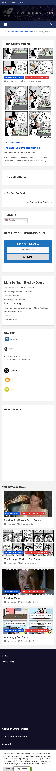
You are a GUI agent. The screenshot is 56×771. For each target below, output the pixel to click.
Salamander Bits (11, 319)
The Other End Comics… (17, 193)
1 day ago (11, 524)
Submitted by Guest (32, 81)
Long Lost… (9, 315)
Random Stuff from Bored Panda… (19, 287)
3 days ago (11, 563)
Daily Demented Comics (14, 78)
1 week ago (11, 602)
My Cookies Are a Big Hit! (38, 202)
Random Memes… (12, 295)
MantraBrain (47, 767)
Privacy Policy (8, 661)
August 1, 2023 (13, 81)
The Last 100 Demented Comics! (22, 147)
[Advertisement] (28, 448)
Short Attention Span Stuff (36, 78)
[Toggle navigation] (5, 24)
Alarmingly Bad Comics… (15, 299)
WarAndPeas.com (17, 142)
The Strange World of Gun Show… (19, 291)
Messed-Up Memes (12, 513)
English (12, 220)
